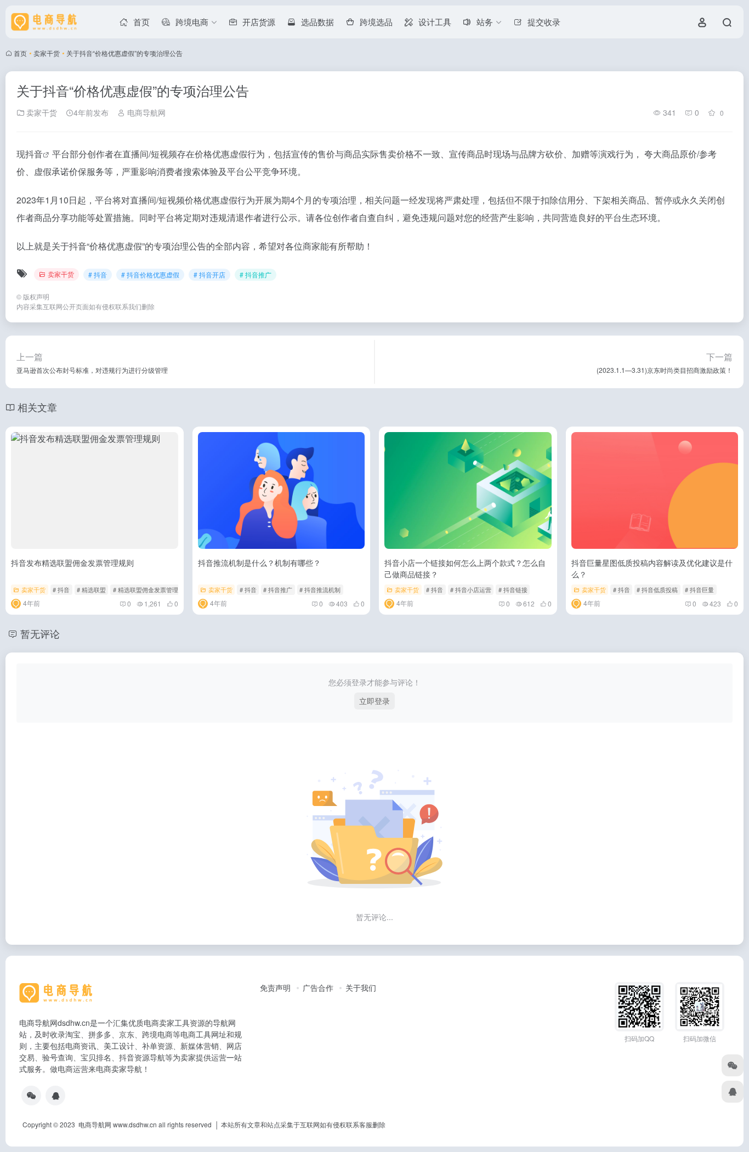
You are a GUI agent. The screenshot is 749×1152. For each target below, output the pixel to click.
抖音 (34, 153)
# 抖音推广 (255, 274)
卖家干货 (46, 53)
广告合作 (318, 987)
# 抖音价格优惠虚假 (150, 274)
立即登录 (374, 700)
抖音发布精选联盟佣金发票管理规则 (72, 562)
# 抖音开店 (209, 274)
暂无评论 (40, 633)
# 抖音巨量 (699, 589)
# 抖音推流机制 (320, 589)
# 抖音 (97, 274)
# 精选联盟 (91, 589)
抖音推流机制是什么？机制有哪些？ (259, 562)
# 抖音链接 (512, 589)
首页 (20, 53)
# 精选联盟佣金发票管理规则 (151, 589)
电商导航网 (145, 112)
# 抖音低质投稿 (657, 589)
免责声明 (275, 987)
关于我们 (360, 987)
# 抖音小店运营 (470, 589)
